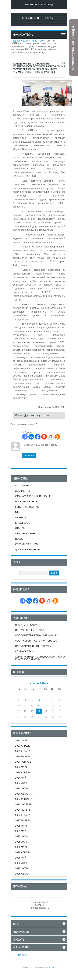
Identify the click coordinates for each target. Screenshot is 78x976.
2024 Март (21, 767)
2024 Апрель (22, 772)
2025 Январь (22, 820)
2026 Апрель (22, 852)
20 (41, 40)
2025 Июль (21, 841)
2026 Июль (21, 868)
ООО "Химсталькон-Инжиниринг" (36, 635)
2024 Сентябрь (24, 799)
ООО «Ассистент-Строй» (37, 18)
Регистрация (40, 4)
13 (39, 705)
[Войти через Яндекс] (44, 437)
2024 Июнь (21, 783)
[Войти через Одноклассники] (57, 437)
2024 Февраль (23, 762)
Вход (50, 4)
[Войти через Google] (51, 437)
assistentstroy (33, 415)
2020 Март (21, 740)
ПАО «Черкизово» (26, 624)
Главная (29, 4)
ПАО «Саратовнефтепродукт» (33, 646)
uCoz (55, 967)
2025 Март (21, 825)
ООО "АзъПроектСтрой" (29, 630)
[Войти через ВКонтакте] (31, 437)
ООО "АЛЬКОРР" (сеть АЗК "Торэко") (36, 640)
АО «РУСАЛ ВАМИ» (26, 651)
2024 (25, 40)
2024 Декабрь (23, 815)
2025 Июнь (21, 836)
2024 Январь (22, 756)
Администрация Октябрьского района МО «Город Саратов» (40, 658)
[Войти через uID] (25, 437)
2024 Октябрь (23, 804)
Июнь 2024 (39, 683)
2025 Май (20, 831)
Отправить (29, 455)
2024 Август (22, 793)
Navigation (22, 35)
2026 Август (22, 873)
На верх (22, 955)
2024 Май (20, 777)
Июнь (34, 40)
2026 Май (20, 857)
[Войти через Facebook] (38, 437)
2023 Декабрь (23, 751)
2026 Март (21, 847)
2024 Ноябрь (23, 809)
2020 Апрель (22, 746)
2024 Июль (21, 788)
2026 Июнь (21, 863)
